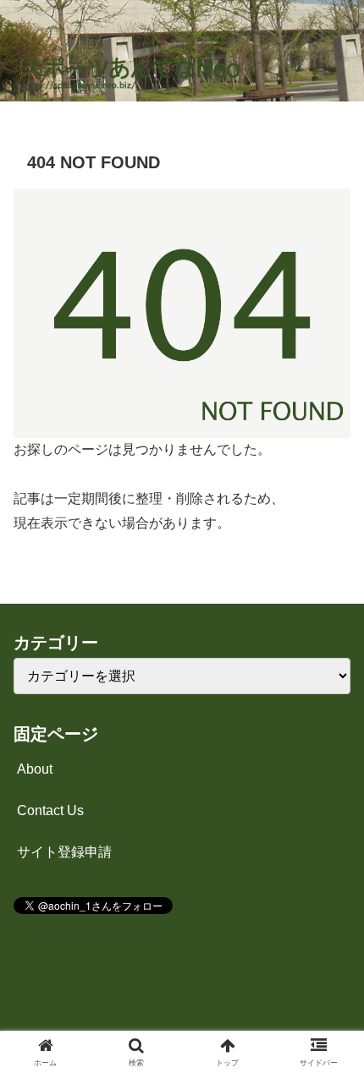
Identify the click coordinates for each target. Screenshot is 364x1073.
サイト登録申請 (64, 852)
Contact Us (50, 810)
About (34, 769)
